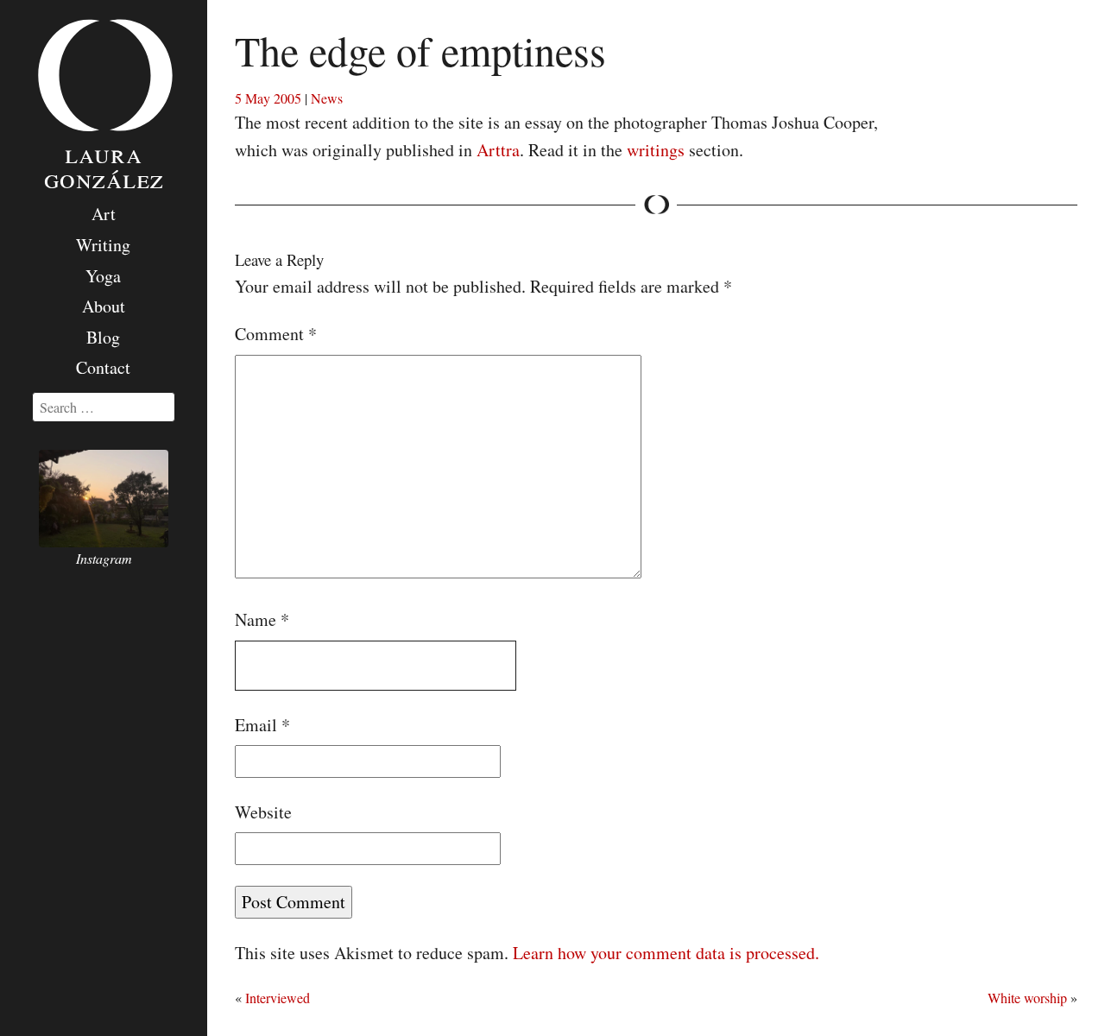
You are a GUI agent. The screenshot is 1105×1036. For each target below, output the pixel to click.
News (327, 98)
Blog (103, 337)
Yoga (103, 275)
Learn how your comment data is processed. (666, 952)
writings (656, 149)
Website (263, 812)
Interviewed (277, 998)
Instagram (104, 558)
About (103, 306)
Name (262, 619)
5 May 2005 (268, 98)
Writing (103, 244)
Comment (276, 333)
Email (262, 724)
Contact (103, 367)
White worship (1027, 998)
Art (104, 213)
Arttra (498, 149)
